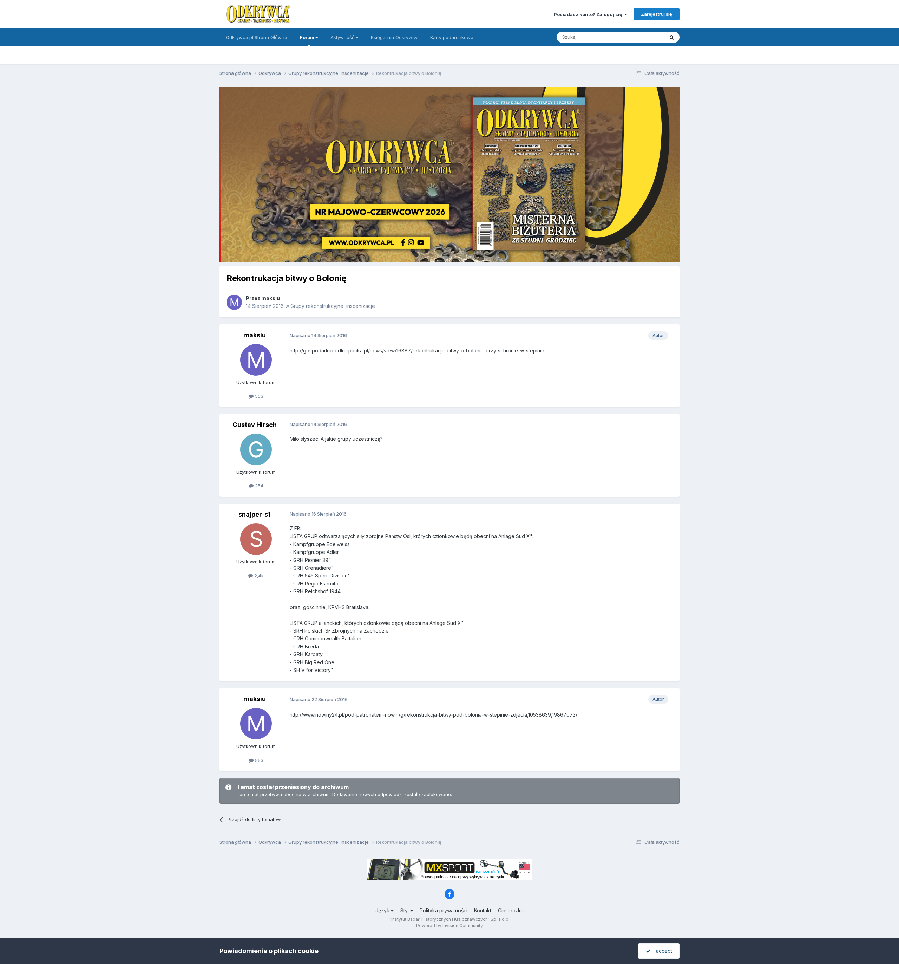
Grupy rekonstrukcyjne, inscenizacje (332, 306)
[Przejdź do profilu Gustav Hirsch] (256, 449)
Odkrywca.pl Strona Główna (256, 37)
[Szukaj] (672, 37)
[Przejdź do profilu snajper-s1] (256, 539)
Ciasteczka (511, 910)
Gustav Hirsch (254, 424)
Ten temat (644, 37)
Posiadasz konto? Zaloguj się (589, 14)
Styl (405, 910)
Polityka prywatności (443, 910)
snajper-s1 (254, 514)
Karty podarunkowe (451, 37)
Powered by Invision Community (449, 925)
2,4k (258, 575)
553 (258, 396)
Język (383, 910)
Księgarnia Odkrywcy (394, 37)
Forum (307, 37)
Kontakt (482, 910)
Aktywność (343, 37)
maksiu (270, 298)
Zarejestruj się (656, 14)
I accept (661, 951)
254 (258, 486)
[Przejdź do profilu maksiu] (234, 302)
